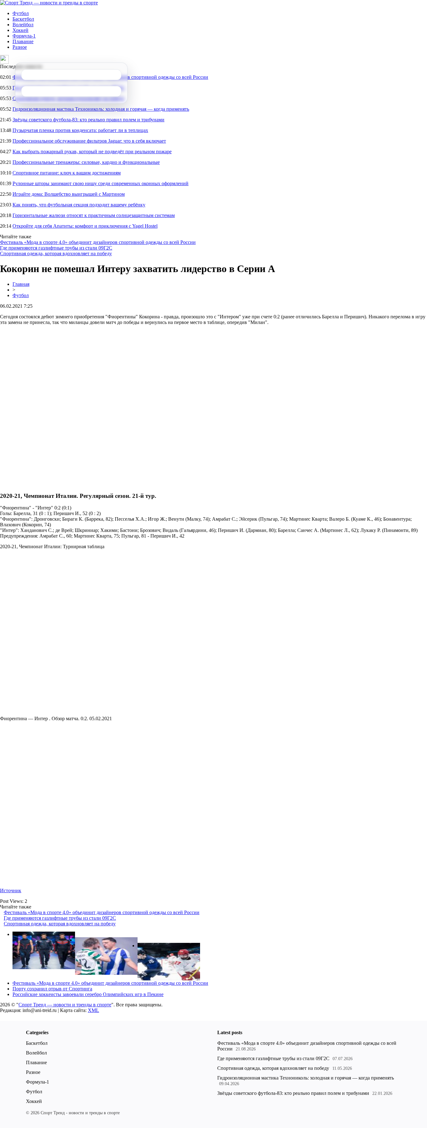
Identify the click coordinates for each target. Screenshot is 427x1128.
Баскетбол (23, 19)
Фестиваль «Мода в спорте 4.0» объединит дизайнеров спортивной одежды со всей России (98, 242)
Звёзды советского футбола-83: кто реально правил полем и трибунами (88, 119)
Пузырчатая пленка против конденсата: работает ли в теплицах (80, 130)
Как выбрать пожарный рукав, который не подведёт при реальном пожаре (92, 151)
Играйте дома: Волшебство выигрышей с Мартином (69, 194)
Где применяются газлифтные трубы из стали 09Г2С (56, 247)
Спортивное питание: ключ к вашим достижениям (67, 172)
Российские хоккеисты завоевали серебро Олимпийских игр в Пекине (88, 994)
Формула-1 (24, 35)
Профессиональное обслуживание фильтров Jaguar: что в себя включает (89, 141)
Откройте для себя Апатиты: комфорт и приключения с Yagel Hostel (85, 226)
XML (93, 1010)
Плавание (23, 41)
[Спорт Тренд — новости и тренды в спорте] (49, 2)
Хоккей (20, 30)
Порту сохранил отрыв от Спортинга (52, 988)
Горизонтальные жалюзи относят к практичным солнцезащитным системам (94, 215)
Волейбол (23, 24)
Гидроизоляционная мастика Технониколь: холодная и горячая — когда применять (101, 109)
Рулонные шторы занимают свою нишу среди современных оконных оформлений (100, 183)
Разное (20, 47)
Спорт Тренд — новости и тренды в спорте (64, 1004)
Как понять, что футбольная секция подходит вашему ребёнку (79, 204)
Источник (10, 890)
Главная (21, 284)
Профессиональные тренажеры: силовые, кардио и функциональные (86, 162)
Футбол (21, 13)
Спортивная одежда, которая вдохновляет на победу (56, 253)
